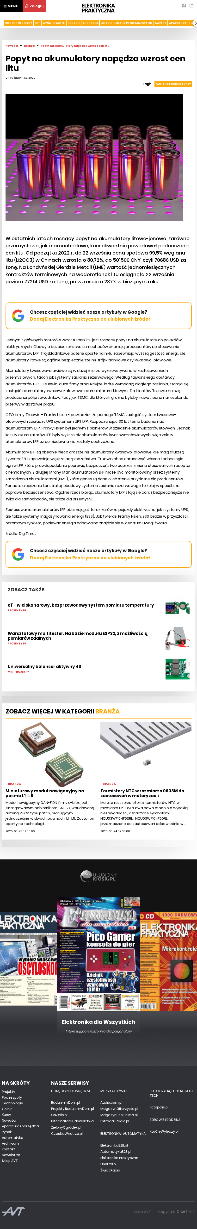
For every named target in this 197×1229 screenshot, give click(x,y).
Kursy (6, 1114)
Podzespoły (12, 1097)
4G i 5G (106, 23)
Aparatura (177, 23)
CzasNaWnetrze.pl (67, 1133)
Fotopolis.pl (159, 1107)
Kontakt (8, 1149)
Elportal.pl (108, 1164)
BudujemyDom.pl (65, 1102)
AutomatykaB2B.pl (115, 1151)
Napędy (160, 23)
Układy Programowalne (133, 23)
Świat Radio (110, 1170)
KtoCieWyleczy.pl (164, 1131)
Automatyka (12, 1137)
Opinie (7, 1109)
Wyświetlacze (54, 23)
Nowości (9, 1120)
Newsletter (11, 1155)
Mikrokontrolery (18, 23)
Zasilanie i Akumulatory (173, 84)
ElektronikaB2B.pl (114, 1145)
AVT (183, 1211)
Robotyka (90, 23)
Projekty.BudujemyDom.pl (72, 1108)
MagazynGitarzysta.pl (119, 1108)
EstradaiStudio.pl (114, 1121)
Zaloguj (36, 6)
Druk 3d (74, 23)
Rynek (7, 1132)
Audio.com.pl (111, 1102)
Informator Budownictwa (72, 1121)
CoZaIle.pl (59, 1115)
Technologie (12, 1103)
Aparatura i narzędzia (20, 1126)
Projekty (8, 1091)
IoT (37, 23)
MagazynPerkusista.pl (119, 1115)
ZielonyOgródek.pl (66, 1127)
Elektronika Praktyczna (119, 1157)
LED (191, 23)
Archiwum (10, 1143)
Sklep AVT (10, 1160)
